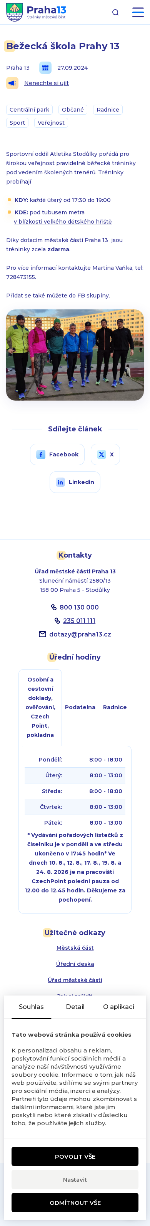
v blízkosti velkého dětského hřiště (63, 221)
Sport (17, 122)
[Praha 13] (36, 12)
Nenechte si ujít (46, 83)
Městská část (75, 947)
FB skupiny (93, 295)
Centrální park (29, 109)
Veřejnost (51, 122)
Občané (73, 109)
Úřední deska (75, 963)
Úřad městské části (75, 980)
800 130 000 (79, 607)
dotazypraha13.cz (80, 634)
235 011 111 (79, 621)
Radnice (108, 109)
